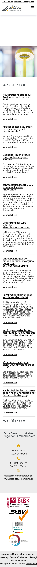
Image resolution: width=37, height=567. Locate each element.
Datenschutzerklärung (24, 554)
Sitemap (4, 557)
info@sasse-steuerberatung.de (18, 476)
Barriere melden (18, 561)
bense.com (31, 564)
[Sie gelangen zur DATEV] (18, 533)
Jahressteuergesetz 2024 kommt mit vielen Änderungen (18, 187)
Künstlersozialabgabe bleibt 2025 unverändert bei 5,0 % (19, 365)
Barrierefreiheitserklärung (23, 557)
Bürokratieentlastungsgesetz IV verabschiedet (18, 296)
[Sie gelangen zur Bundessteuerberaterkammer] (18, 546)
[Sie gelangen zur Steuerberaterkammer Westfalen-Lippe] (18, 508)
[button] (32, 7)
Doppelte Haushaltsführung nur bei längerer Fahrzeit (17, 157)
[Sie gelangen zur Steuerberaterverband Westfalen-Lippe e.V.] (18, 521)
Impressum (6, 554)
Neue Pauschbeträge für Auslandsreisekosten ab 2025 (17, 97)
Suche (31, 2)
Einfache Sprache (21, 2)
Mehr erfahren (10, 119)
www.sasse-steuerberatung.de (18, 479)
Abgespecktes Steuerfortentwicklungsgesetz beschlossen (18, 129)
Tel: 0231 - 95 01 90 (18, 463)
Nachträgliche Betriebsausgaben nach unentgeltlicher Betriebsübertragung (19, 393)
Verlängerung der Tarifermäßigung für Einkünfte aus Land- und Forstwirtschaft (19, 333)
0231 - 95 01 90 (7, 2)
